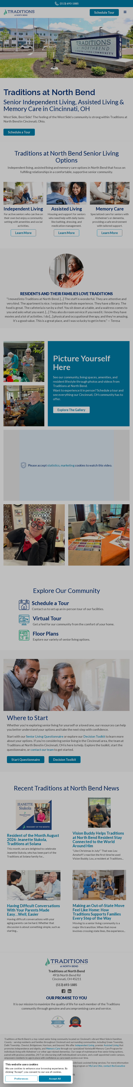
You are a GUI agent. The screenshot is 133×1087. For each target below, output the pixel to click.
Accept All (55, 1078)
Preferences (21, 1078)
